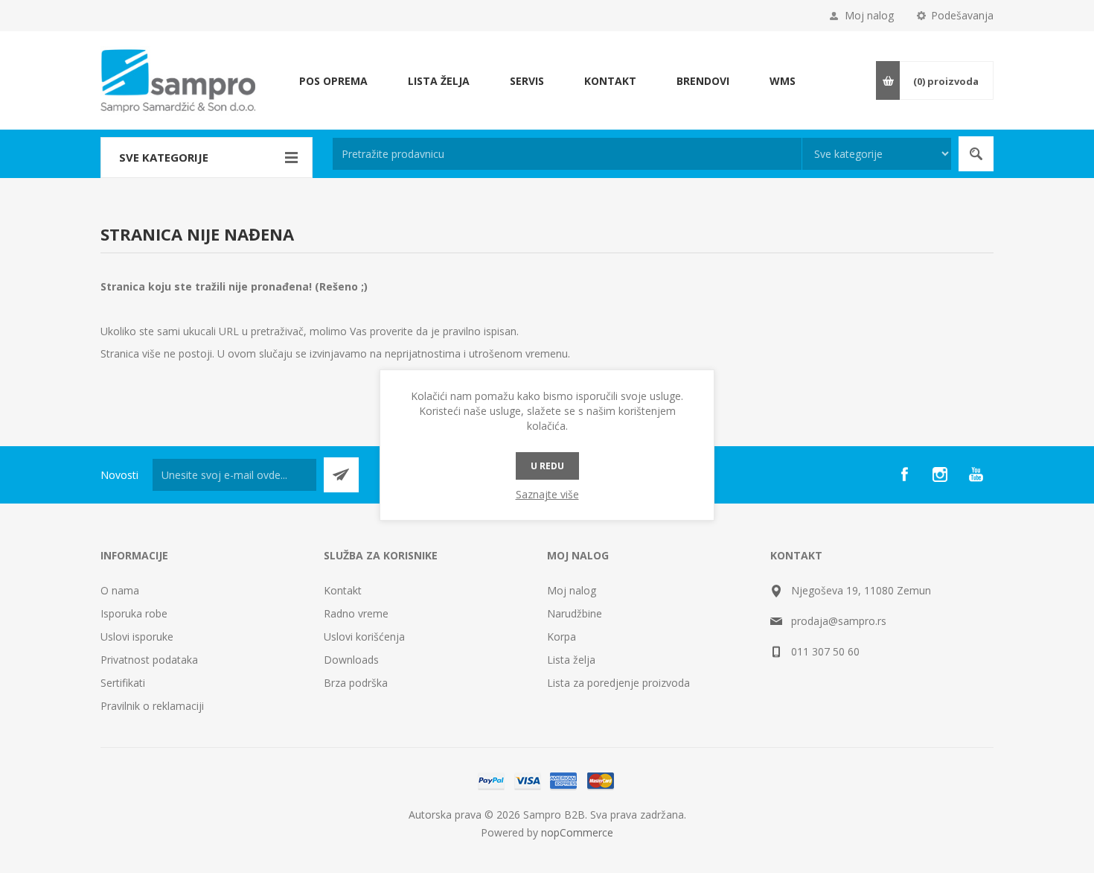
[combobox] (567, 154)
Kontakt (343, 590)
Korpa (561, 636)
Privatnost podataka (149, 660)
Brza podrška (356, 683)
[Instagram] (940, 474)
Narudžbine (574, 613)
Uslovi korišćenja (364, 636)
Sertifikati (122, 683)
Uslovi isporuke (136, 636)
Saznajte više (547, 494)
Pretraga (976, 153)
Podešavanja (962, 15)
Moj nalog (869, 15)
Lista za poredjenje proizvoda (618, 683)
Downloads (351, 660)
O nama (119, 590)
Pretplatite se (341, 474)
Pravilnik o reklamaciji (152, 706)
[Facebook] (904, 474)
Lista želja (571, 660)
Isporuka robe (133, 613)
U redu (547, 466)
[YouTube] (976, 474)
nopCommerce (577, 832)
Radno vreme (356, 613)
